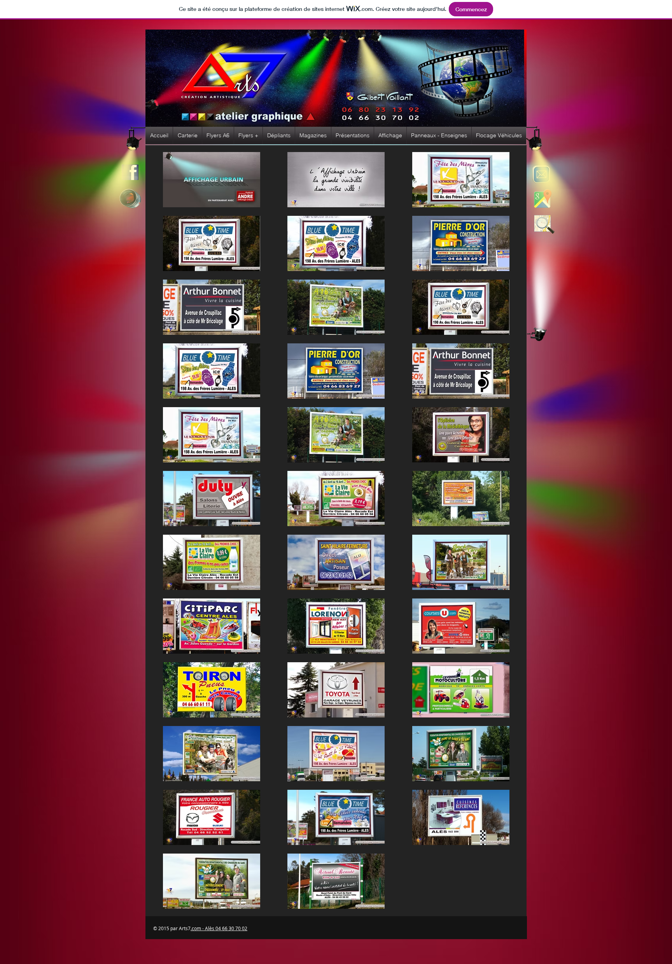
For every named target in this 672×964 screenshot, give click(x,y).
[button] (187, 135)
